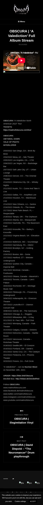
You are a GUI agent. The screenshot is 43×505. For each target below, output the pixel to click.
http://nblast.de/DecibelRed (27, 379)
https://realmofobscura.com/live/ (17, 130)
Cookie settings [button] (20, 501)
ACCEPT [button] (33, 501)
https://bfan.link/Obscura (22, 376)
